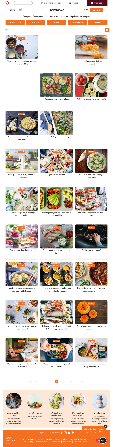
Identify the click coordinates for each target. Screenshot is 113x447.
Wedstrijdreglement (42, 442)
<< (31, 381)
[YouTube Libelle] (69, 432)
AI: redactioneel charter (79, 439)
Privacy (23, 439)
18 (71, 381)
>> (82, 381)
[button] (97, 3)
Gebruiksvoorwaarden (35, 439)
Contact (23, 442)
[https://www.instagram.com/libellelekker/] (65, 432)
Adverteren (67, 442)
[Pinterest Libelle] (72, 432)
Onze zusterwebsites (81, 442)
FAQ (31, 442)
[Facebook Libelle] (61, 432)
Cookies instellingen (61, 439)
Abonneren (56, 442)
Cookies (49, 439)
